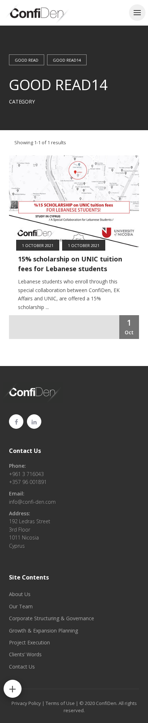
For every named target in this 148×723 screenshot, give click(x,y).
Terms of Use (60, 703)
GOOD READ (26, 60)
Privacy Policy (26, 703)
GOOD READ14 (67, 60)
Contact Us (25, 451)
